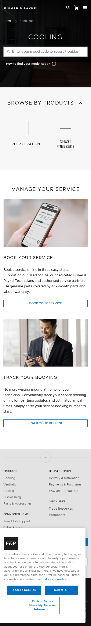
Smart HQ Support (16, 521)
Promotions (57, 515)
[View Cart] (76, 7)
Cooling (8, 490)
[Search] (68, 8)
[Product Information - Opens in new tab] (45, 343)
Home (7, 21)
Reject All (61, 590)
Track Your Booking (51, 424)
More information (55, 579)
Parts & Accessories (17, 503)
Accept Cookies (24, 590)
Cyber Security (13, 527)
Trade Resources (61, 508)
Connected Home (16, 514)
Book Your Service (52, 304)
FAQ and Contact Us (63, 490)
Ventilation (10, 484)
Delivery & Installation (64, 478)
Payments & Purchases (65, 484)
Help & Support (60, 471)
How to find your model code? (28, 63)
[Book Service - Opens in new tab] (45, 223)
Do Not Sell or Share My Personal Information (43, 605)
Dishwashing (12, 497)
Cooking (9, 478)
